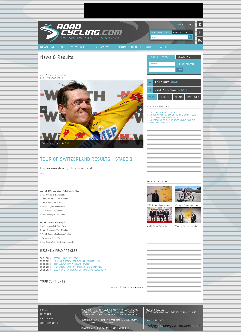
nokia (178, 97)
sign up (114, 287)
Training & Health (128, 47)
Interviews (102, 47)
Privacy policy (47, 319)
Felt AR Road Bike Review (161, 123)
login (122, 287)
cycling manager (172, 89)
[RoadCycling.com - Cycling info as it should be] (81, 32)
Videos (150, 47)
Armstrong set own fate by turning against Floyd (77, 261)
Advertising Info (49, 323)
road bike (166, 82)
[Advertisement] (143, 10)
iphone (165, 97)
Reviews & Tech (79, 47)
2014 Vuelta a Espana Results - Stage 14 (72, 264)
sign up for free (185, 64)
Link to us (45, 314)
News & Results (51, 47)
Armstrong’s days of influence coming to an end (172, 120)
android (193, 97)
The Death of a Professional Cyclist (166, 112)
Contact (189, 24)
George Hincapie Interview (66, 258)
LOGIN (179, 69)
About (164, 47)
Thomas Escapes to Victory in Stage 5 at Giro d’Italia (78, 267)
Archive (180, 24)
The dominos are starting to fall (165, 118)
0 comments (61, 75)
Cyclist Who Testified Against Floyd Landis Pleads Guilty (80, 270)
